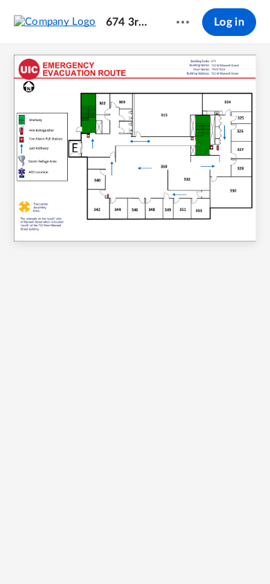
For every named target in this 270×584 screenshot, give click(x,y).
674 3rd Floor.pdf (128, 22)
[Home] (55, 21)
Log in (229, 22)
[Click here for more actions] (183, 22)
